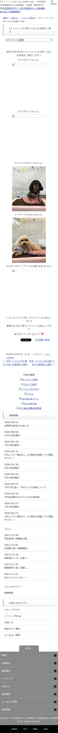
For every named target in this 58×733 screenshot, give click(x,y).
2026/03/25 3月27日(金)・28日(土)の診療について (25, 486)
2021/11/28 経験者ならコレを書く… (16, 556)
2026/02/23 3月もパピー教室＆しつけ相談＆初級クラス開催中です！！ (28, 516)
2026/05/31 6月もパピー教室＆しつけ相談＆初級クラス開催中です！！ (28, 455)
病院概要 (5, 694)
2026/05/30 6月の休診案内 (11, 466)
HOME (5, 18)
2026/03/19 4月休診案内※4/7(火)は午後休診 (22, 495)
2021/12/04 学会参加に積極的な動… (16, 537)
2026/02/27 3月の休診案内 (11, 505)
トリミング (7, 678)
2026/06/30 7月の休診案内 (11, 443)
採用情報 (5, 709)
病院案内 (5, 670)
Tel (25, 729)
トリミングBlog (28, 18)
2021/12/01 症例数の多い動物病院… (16, 547)
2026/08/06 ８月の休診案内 (12, 434)
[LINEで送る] (42, 339)
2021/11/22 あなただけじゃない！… (16, 576)
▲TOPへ (29, 648)
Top (46, 729)
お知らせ (14, 18)
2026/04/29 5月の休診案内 (11, 476)
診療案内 (5, 663)
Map (35, 729)
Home (14, 729)
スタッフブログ (12, 609)
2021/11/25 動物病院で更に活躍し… (16, 566)
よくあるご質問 (12, 635)
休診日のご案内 (12, 628)
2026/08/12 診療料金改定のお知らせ (16, 424)
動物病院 (8, 592)
